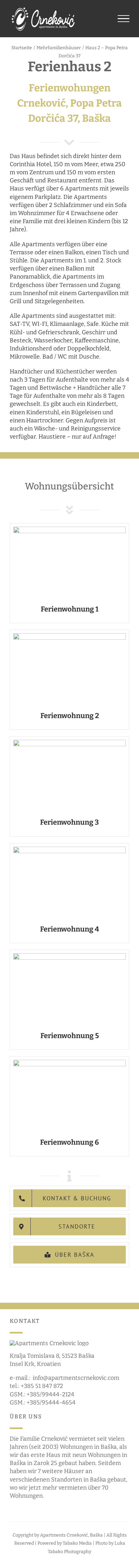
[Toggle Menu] (124, 18)
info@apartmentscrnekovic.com (76, 1377)
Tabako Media (77, 1543)
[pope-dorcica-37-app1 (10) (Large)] (69, 529)
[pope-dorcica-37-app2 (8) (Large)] (69, 636)
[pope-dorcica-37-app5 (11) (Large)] (69, 956)
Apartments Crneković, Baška (71, 1535)
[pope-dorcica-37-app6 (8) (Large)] (69, 1062)
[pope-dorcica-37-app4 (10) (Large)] (69, 849)
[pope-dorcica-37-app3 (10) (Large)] (69, 742)
